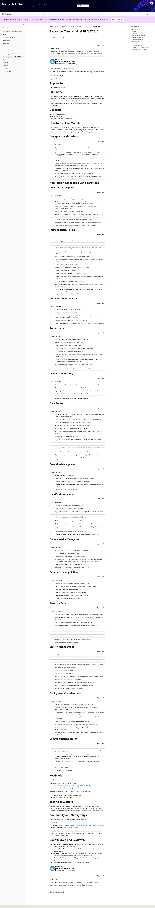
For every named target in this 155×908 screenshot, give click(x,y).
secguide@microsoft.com (74, 788)
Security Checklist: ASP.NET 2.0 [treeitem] (13, 57)
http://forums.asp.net (70, 827)
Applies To (135, 29)
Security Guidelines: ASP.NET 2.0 (79, 127)
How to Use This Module (138, 35)
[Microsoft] (3, 14)
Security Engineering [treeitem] (9, 37)
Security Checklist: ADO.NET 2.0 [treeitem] (13, 54)
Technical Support (137, 45)
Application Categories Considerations (138, 40)
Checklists (78, 26)
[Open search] (147, 14)
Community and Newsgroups (140, 47)
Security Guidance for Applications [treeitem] (12, 31)
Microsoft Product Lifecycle (50, 19)
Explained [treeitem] (6, 60)
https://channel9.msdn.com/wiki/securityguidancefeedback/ (71, 786)
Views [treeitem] (4, 34)
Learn (51, 26)
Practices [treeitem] (5, 68)
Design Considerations (138, 37)
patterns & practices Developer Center (61, 68)
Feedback (134, 43)
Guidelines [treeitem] (6, 62)
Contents (134, 33)
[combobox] (13, 28)
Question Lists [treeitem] (7, 71)
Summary (134, 31)
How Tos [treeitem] (5, 65)
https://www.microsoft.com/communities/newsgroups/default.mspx (82, 825)
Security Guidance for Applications (64, 26)
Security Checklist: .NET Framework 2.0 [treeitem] (14, 50)
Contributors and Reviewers (139, 49)
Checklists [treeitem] (7, 46)
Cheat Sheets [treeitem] (6, 40)
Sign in (151, 14)
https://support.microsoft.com (92, 810)
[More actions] (103, 26)
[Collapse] (23, 24)
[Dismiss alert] (151, 3)
